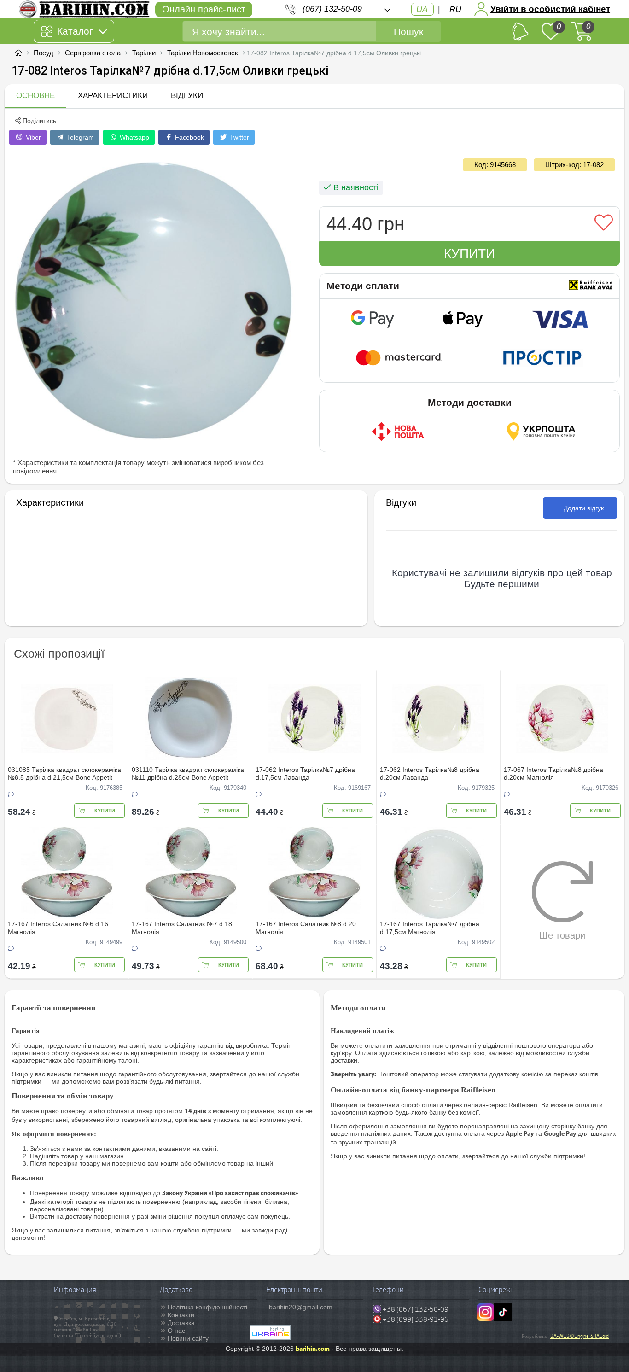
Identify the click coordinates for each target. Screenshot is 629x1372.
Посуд (43, 53)
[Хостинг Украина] (270, 1337)
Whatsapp (133, 137)
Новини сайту (188, 1338)
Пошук (408, 31)
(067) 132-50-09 (332, 8)
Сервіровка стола (93, 53)
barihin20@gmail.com (300, 1307)
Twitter (238, 137)
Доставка (181, 1322)
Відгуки (187, 95)
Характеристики (113, 95)
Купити (469, 253)
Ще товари (562, 935)
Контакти (181, 1315)
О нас (176, 1330)
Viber (32, 137)
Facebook (188, 137)
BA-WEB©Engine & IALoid (579, 1336)
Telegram (79, 137)
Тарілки (144, 53)
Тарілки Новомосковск (202, 53)
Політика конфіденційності (207, 1307)
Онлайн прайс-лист (203, 9)
